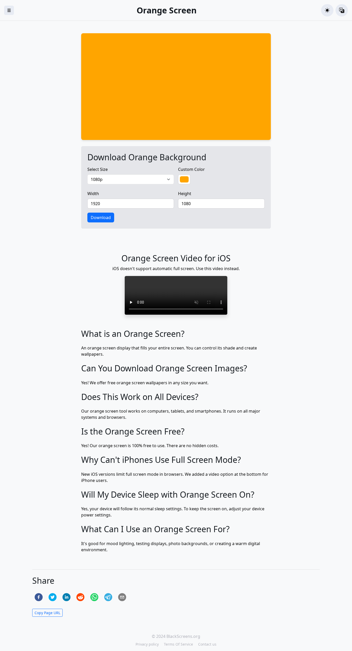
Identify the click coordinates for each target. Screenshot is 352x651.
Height (184, 193)
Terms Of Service (178, 644)
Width (93, 193)
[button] (327, 10)
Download (101, 217)
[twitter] (52, 597)
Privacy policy (147, 644)
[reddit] (80, 597)
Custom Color (191, 169)
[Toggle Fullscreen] (89, 40)
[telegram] (108, 597)
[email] (122, 597)
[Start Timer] (117, 132)
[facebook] (38, 597)
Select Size (97, 169)
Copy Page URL (47, 612)
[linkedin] (66, 597)
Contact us (207, 644)
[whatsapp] (94, 597)
